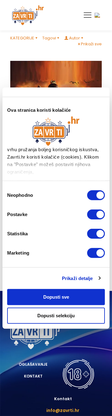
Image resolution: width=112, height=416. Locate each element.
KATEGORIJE (22, 38)
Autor (74, 38)
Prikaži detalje (77, 278)
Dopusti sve (56, 297)
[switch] (96, 214)
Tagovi (49, 38)
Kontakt (33, 376)
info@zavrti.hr (62, 410)
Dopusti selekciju (56, 315)
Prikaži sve (91, 44)
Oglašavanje (33, 364)
